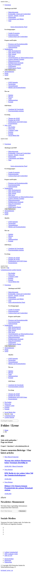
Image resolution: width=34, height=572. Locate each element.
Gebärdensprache (10, 415)
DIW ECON (8, 555)
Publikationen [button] (9, 49)
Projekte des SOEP (14, 120)
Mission (10, 97)
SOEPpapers (12, 66)
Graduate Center (13, 130)
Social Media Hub (13, 135)
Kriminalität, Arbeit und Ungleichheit (19, 14)
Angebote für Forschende (16, 109)
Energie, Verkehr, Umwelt (16, 15)
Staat (9, 21)
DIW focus (11, 56)
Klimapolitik (12, 17)
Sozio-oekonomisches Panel (19, 27)
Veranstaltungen (9, 71)
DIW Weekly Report (14, 52)
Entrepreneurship (13, 35)
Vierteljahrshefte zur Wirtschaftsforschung (20, 57)
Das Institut (11, 127)
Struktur (10, 95)
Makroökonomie (13, 12)
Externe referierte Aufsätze (16, 59)
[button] (4, 1)
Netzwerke (11, 128)
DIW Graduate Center (11, 554)
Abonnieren (22, 511)
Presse (6, 73)
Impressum (8, 560)
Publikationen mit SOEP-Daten (17, 122)
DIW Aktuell (12, 54)
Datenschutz (8, 562)
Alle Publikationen (10, 70)
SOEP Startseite (13, 82)
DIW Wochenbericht (14, 51)
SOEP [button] (6, 75)
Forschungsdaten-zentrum (16, 111)
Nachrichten (12, 84)
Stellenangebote (13, 100)
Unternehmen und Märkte (16, 19)
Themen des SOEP (14, 118)
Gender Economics (14, 33)
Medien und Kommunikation (17, 87)
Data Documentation (14, 64)
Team (10, 98)
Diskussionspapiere (14, 61)
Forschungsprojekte (14, 45)
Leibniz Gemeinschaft (11, 552)
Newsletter (4, 514)
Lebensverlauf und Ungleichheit (17, 36)
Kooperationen (12, 123)
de (8, 268)
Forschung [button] (8, 5)
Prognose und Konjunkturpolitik (18, 44)
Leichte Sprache (9, 417)
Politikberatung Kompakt (15, 63)
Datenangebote (12, 47)
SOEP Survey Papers (14, 68)
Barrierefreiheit (9, 559)
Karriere (10, 132)
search (3, 1)
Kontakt (10, 102)
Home (6, 430)
